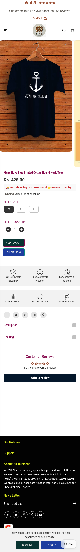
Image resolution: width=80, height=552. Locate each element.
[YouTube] (40, 515)
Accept (52, 545)
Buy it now (14, 252)
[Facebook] (7, 315)
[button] (6, 30)
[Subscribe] (74, 504)
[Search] (64, 30)
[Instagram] (34, 315)
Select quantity (15, 221)
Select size (11, 202)
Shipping (9, 193)
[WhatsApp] (43, 315)
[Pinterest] (25, 315)
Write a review (40, 378)
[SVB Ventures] (39, 30)
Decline (27, 545)
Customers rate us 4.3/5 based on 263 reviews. (40, 11)
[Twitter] (16, 315)
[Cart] (72, 30)
